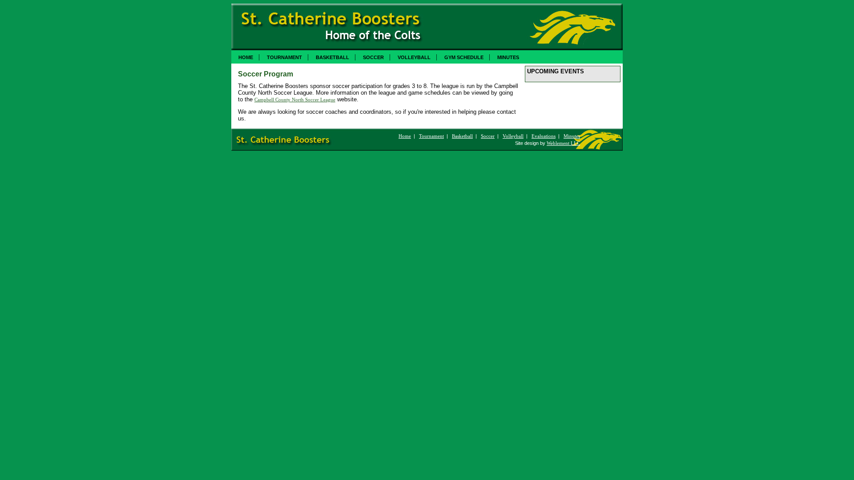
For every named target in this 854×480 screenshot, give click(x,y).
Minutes (572, 136)
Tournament (431, 136)
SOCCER (373, 57)
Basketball (462, 136)
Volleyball (513, 136)
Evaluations (544, 136)
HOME (245, 57)
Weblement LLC (563, 143)
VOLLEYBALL (414, 57)
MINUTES (508, 57)
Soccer (488, 136)
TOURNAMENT (284, 57)
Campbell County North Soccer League (294, 99)
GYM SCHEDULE (463, 57)
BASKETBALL (332, 57)
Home (405, 136)
